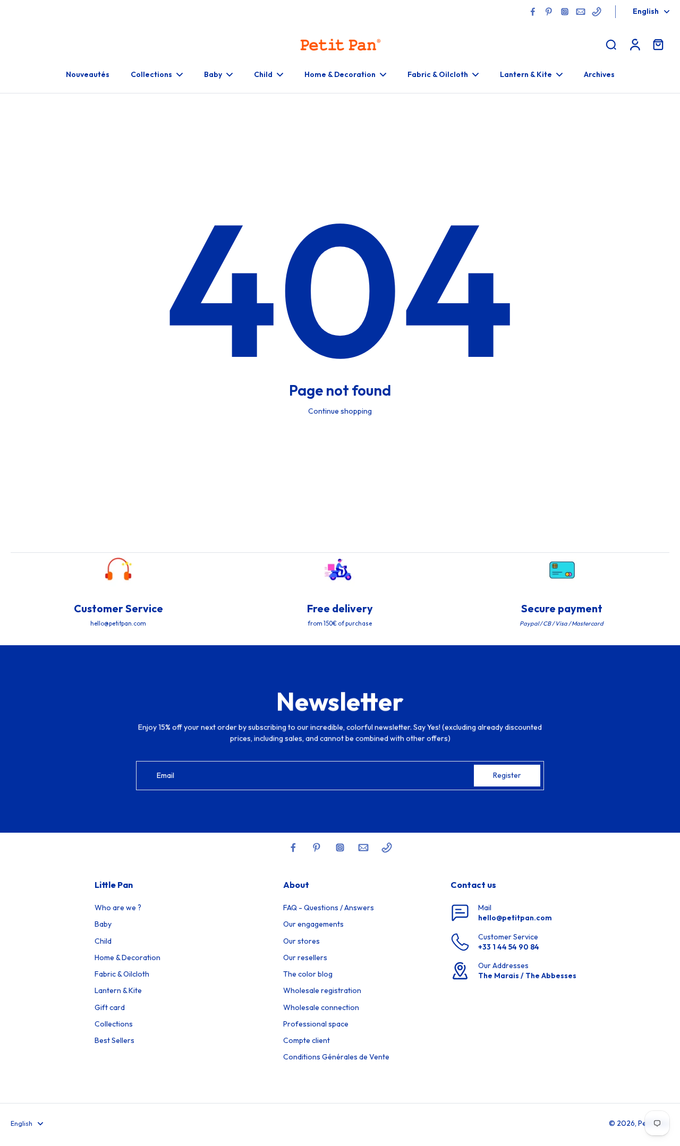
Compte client (306, 1040)
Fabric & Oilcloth (122, 974)
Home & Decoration (127, 957)
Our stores (301, 941)
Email (165, 775)
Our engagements (313, 924)
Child (103, 941)
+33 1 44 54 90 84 (508, 947)
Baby (103, 924)
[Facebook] (533, 11)
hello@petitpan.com (515, 917)
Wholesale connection (321, 1007)
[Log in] (634, 44)
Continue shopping (340, 411)
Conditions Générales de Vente (336, 1057)
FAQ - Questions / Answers (328, 907)
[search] (611, 44)
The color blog (308, 974)
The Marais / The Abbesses (527, 975)
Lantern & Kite (118, 990)
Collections (114, 1024)
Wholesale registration (322, 990)
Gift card (110, 1007)
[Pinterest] (549, 11)
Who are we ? (118, 907)
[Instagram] (565, 11)
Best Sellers (114, 1040)
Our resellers (305, 957)
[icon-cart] (657, 44)
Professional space (315, 1024)
